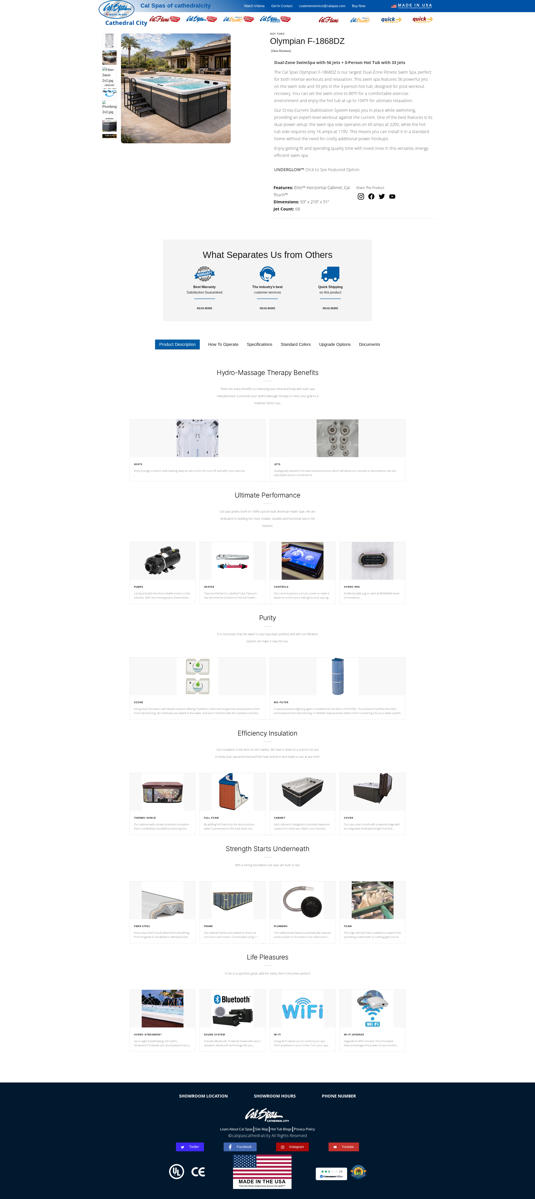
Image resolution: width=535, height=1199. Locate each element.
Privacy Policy (304, 1129)
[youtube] (392, 196)
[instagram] (361, 196)
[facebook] (371, 196)
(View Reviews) (281, 51)
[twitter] (382, 196)
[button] (328, 19)
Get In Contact (281, 6)
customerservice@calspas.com (322, 6)
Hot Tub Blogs (281, 1129)
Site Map (261, 1129)
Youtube (348, 1147)
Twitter (194, 1147)
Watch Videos (254, 6)
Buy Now (359, 6)
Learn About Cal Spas (236, 1129)
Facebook (244, 1147)
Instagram (296, 1147)
